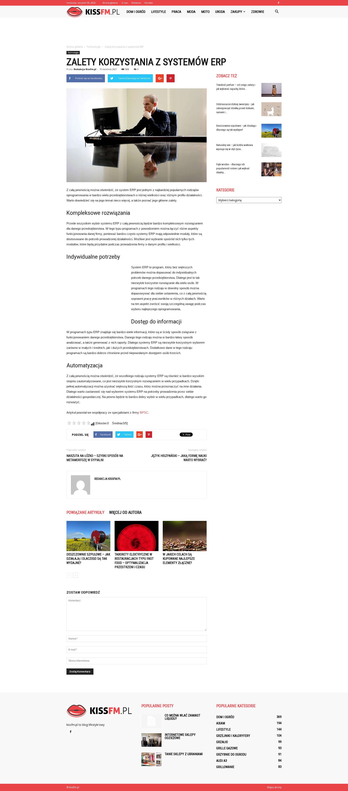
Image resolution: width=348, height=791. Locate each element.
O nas (125, 2)
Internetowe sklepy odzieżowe (180, 736)
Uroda (220, 12)
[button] (277, 12)
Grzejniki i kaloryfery (233, 736)
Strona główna (110, 2)
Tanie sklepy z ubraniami (184, 754)
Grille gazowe (227, 748)
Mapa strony (274, 787)
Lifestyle (158, 12)
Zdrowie (257, 12)
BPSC (144, 412)
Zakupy (236, 12)
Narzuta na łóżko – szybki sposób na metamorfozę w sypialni (94, 458)
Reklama (136, 2)
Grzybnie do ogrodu (231, 754)
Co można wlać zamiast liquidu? (182, 717)
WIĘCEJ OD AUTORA (125, 512)
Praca (176, 12)
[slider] (78, 422)
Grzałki (222, 742)
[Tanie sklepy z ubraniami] (151, 759)
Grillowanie (225, 767)
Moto (205, 12)
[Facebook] (279, 3)
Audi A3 (221, 761)
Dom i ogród (135, 12)
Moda (191, 12)
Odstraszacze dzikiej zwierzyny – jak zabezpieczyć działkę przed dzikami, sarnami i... (235, 108)
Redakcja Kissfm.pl (85, 69)
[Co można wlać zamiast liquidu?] (151, 721)
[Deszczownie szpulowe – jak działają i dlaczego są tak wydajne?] (88, 536)
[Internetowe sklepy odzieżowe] (151, 740)
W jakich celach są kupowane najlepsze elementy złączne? (179, 558)
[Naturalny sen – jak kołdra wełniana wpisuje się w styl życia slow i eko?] (271, 150)
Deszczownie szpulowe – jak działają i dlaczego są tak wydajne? (88, 558)
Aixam (220, 723)
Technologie (73, 52)
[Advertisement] (174, 32)
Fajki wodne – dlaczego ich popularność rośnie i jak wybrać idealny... (233, 168)
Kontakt (149, 2)
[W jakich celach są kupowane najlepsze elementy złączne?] (185, 536)
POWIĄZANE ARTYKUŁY (85, 512)
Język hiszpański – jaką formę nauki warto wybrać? (179, 458)
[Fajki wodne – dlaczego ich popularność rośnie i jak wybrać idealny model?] (271, 169)
